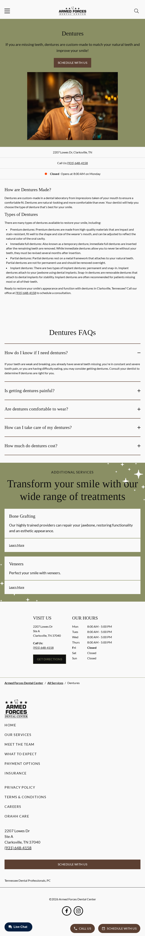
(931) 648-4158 (77, 163)
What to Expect (21, 754)
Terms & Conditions (25, 797)
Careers (13, 806)
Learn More (16, 545)
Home (10, 725)
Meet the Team (20, 744)
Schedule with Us (72, 62)
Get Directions (49, 659)
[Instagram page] (78, 911)
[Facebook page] (66, 911)
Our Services (18, 735)
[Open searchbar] (136, 11)
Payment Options (22, 763)
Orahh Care (17, 816)
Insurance (16, 773)
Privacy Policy (20, 787)
